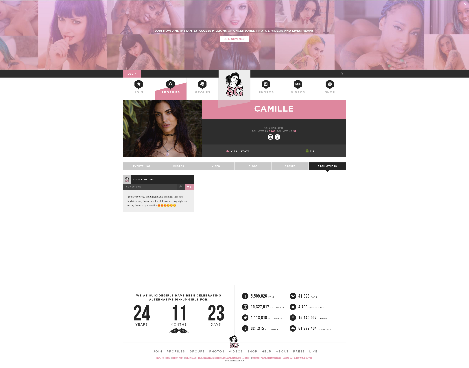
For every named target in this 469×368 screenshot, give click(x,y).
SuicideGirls (234, 73)
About (282, 351)
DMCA (168, 357)
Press (299, 351)
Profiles (171, 92)
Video (216, 166)
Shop (330, 92)
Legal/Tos (160, 357)
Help (266, 351)
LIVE (313, 351)
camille (274, 108)
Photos (266, 92)
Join (138, 92)
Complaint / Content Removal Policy (266, 357)
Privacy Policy (177, 357)
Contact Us (287, 357)
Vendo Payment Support (303, 357)
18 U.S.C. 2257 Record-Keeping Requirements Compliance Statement (224, 357)
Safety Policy (190, 357)
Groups (202, 92)
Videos (298, 92)
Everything (141, 166)
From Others (327, 166)
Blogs (253, 166)
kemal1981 (147, 180)
